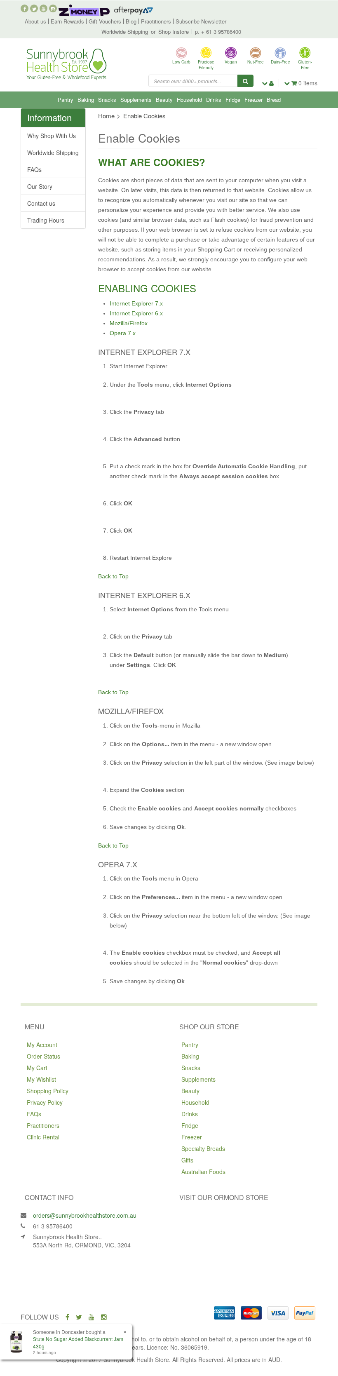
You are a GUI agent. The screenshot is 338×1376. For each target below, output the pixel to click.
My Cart (37, 1068)
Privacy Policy (45, 1102)
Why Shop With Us (51, 135)
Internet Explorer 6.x (136, 313)
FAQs (34, 169)
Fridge (232, 99)
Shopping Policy (47, 1091)
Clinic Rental (43, 1137)
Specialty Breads (203, 1148)
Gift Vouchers (105, 21)
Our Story (39, 186)
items (307, 83)
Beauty (164, 99)
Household (189, 99)
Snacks (107, 99)
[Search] (245, 81)
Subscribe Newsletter (201, 21)
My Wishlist (41, 1079)
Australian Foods (203, 1171)
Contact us (41, 203)
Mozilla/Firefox (129, 323)
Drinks (213, 99)
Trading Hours (45, 220)
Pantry (65, 99)
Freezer (253, 99)
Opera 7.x (123, 333)
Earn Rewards (67, 21)
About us (35, 21)
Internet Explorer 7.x (136, 303)
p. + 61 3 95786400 (218, 31)
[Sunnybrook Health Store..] (66, 63)
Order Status (43, 1056)
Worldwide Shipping (124, 31)
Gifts (187, 1160)
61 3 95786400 (53, 1226)
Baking (85, 99)
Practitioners (156, 21)
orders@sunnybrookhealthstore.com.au (84, 1215)
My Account (42, 1044)
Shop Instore (173, 31)
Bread (274, 99)
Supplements (136, 99)
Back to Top (113, 576)
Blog (131, 21)
